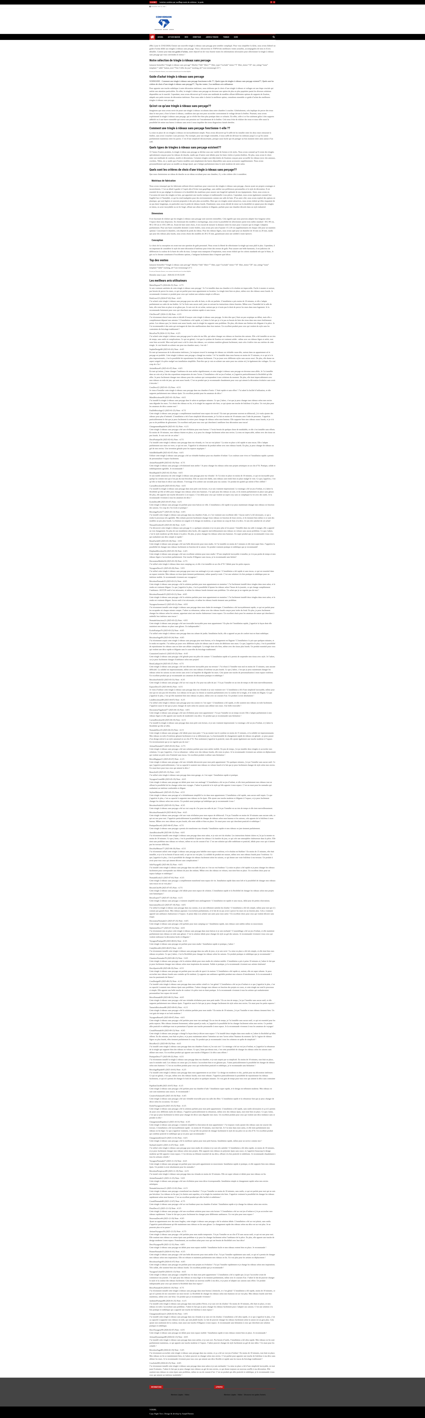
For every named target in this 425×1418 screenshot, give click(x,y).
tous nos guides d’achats (178, 52)
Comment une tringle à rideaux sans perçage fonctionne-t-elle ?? (188, 81)
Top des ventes (202, 84)
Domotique (197, 37)
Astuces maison (174, 37)
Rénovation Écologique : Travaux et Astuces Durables (179, 2)
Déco (186, 37)
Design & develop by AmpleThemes (179, 1414)
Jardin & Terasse (212, 37)
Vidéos (187, 1395)
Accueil (160, 37)
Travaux (226, 37)
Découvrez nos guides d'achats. (255, 1395)
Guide (236, 37)
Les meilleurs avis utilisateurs (221, 84)
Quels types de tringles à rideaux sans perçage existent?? (238, 81)
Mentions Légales (177, 1395)
